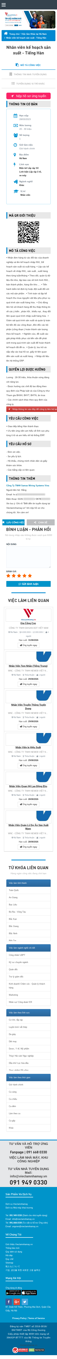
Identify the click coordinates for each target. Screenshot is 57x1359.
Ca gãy (12, 1120)
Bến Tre (12, 940)
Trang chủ (14, 34)
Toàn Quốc (14, 890)
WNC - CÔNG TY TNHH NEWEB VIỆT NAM (28, 670)
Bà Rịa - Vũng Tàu (17, 912)
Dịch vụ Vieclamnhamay (17, 1204)
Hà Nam (14, 632)
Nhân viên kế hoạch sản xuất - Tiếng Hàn (26, 38)
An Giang (13, 897)
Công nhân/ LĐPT (17, 955)
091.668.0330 (16, 1223)
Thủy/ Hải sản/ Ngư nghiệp (21, 1056)
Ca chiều (13, 1099)
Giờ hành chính (16, 1084)
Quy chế (9, 1259)
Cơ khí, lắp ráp (16, 1020)
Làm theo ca (14, 1113)
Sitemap (9, 1263)
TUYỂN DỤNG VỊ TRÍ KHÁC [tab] (30, 83)
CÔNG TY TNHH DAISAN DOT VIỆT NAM (28, 628)
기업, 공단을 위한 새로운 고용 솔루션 (23, 1270)
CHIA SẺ (42, 522)
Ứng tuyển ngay (29, 645)
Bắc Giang (14, 926)
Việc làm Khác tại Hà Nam (34, 34)
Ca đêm (12, 1106)
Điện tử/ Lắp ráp (27, 168)
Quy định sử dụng (14, 1252)
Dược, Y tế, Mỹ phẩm (19, 1048)
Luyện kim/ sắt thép (18, 1027)
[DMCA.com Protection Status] (37, 1350)
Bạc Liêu (13, 904)
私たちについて (13, 1266)
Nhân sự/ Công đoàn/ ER (20, 1002)
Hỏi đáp (9, 1255)
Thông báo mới (12, 1248)
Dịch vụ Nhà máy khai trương (19, 1208)
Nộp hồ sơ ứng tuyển (30, 96)
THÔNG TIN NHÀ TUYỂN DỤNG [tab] (30, 74)
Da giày (12, 1034)
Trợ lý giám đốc (16, 976)
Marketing (13, 995)
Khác (21, 185)
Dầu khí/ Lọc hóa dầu (18, 1063)
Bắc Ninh (13, 933)
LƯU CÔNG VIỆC (15, 522)
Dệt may (13, 1041)
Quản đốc (13, 969)
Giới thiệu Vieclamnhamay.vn (19, 1244)
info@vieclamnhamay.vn (23, 1219)
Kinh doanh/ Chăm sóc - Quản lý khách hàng (27, 986)
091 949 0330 (28, 1182)
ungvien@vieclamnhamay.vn (25, 1226)
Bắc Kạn (13, 919)
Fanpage (17, 1152)
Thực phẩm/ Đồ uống (18, 1070)
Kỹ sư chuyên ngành (18, 962)
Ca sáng (12, 1092)
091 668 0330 (36, 1152)
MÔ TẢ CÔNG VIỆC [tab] (30, 65)
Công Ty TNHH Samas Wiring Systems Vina (27, 485)
